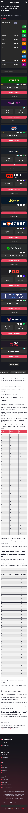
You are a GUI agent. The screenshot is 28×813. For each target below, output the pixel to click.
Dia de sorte (4, 52)
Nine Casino (5, 767)
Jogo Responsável (6, 782)
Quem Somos (5, 779)
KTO (3, 762)
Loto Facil (4, 64)
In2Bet (3, 760)
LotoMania (4, 43)
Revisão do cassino (14, 96)
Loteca (3, 60)
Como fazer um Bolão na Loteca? (18, 372)
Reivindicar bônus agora (14, 92)
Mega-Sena (4, 35)
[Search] (26, 2)
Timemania (4, 31)
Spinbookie (4, 772)
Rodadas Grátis (5, 745)
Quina (3, 47)
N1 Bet (3, 765)
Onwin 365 (4, 770)
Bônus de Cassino (6, 748)
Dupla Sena (4, 39)
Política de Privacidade (7, 787)
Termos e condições (6, 784)
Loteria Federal (5, 56)
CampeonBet (5, 757)
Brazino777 (4, 755)
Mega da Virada (5, 27)
